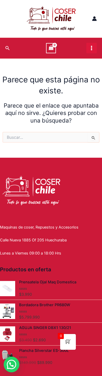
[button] (11, 364)
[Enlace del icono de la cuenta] (94, 18)
